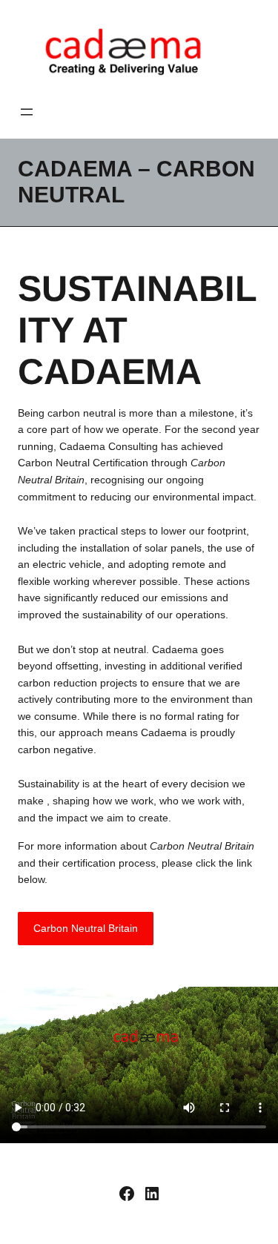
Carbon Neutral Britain (85, 928)
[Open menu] (27, 112)
